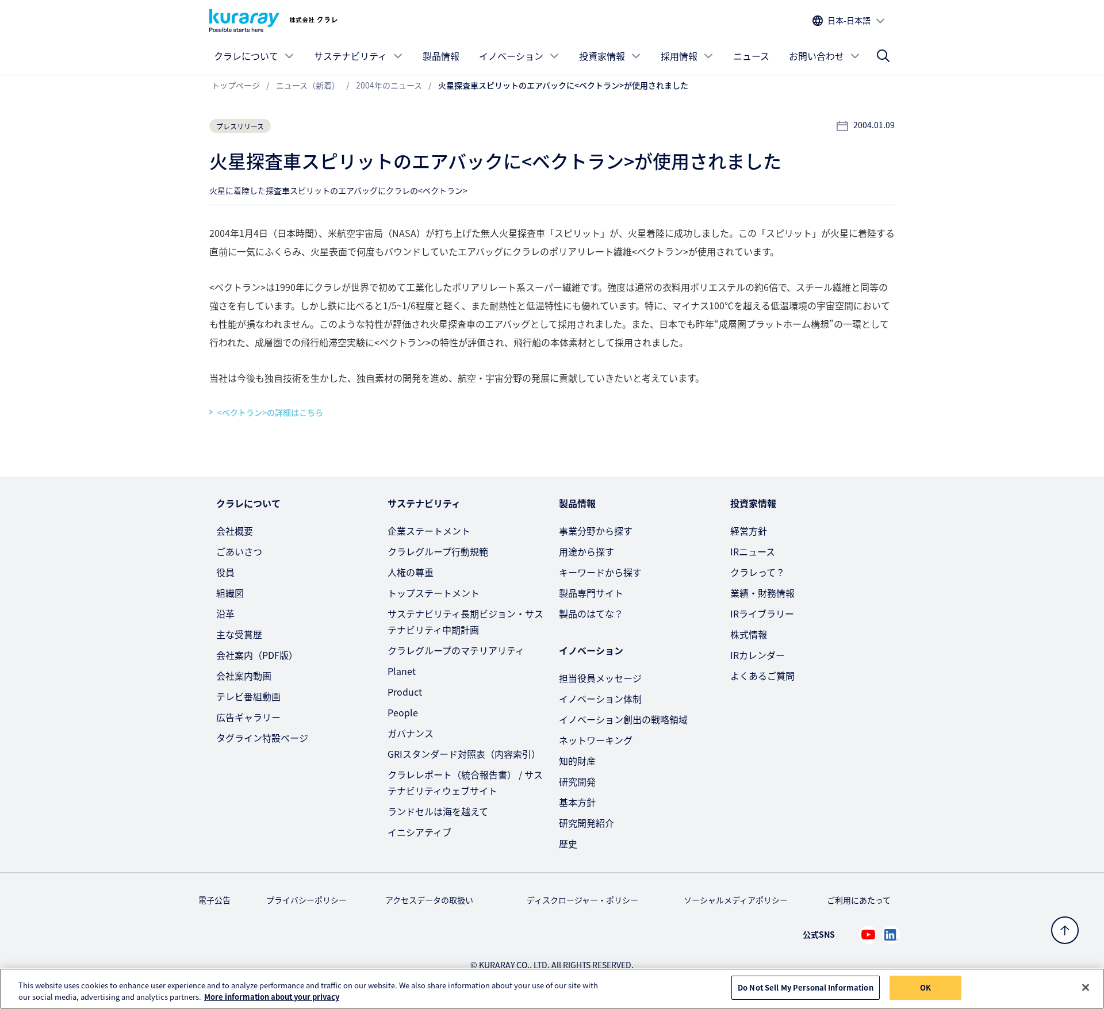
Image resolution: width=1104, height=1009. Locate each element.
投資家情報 (602, 56)
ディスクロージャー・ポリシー (582, 900)
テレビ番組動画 (248, 696)
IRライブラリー (762, 613)
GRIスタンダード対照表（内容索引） (464, 754)
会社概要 (234, 531)
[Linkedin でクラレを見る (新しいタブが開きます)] (891, 935)
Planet (402, 671)
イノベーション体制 (600, 698)
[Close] (1085, 987)
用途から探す (586, 551)
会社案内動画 (243, 675)
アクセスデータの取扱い (429, 900)
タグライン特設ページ (262, 738)
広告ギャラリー (248, 717)
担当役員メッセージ (600, 678)
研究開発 (577, 781)
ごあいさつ (239, 551)
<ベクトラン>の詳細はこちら (270, 412)
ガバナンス (411, 733)
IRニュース (752, 551)
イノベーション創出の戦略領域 (623, 719)
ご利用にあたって (859, 900)
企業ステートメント (429, 531)
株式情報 (748, 634)
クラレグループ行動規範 (438, 551)
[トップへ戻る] (1065, 930)
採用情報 (679, 56)
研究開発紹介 (586, 823)
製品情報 (441, 56)
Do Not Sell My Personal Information (805, 987)
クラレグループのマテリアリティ (456, 650)
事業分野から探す (595, 531)
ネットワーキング (595, 740)
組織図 (230, 593)
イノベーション (511, 56)
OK (925, 987)
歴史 (568, 843)
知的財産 (577, 761)
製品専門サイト (591, 593)
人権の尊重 (411, 572)
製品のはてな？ (591, 613)
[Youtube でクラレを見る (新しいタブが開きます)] (868, 935)
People (403, 712)
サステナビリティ (350, 56)
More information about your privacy (271, 996)
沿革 (225, 613)
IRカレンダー (757, 655)
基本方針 (577, 802)
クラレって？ (757, 572)
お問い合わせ (816, 56)
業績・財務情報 (762, 593)
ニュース (751, 56)
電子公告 (214, 900)
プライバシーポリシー (306, 900)
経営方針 (748, 531)
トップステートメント (434, 593)
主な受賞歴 (239, 634)
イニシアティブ (419, 832)
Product (405, 692)
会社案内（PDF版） (257, 655)
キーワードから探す (600, 572)
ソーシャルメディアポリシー (736, 900)
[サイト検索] (883, 55)
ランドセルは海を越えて (438, 811)
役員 (225, 572)
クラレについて (246, 56)
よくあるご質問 (762, 675)
